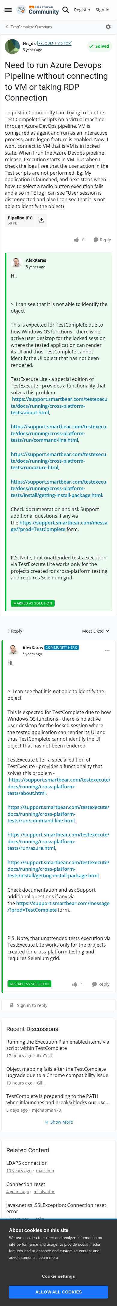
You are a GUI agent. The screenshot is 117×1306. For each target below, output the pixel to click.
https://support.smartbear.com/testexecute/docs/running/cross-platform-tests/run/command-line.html (58, 433)
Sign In (103, 10)
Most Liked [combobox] (96, 631)
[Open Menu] (108, 27)
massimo (45, 1170)
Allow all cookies (58, 1292)
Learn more (48, 1257)
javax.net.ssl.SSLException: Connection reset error (56, 1208)
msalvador (44, 1191)
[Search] (65, 9)
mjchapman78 (46, 1110)
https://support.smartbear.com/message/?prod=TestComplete (59, 526)
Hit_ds (29, 43)
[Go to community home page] (37, 10)
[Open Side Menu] (8, 9)
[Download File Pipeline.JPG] (41, 220)
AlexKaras (36, 260)
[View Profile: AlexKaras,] (17, 264)
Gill (40, 1083)
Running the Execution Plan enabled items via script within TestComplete (57, 1045)
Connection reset (25, 1184)
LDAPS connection (27, 1163)
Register (82, 10)
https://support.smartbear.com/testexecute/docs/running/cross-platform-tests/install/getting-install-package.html (58, 489)
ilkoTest (44, 1056)
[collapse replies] (59, 643)
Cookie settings (58, 1276)
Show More (61, 1122)
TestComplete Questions (31, 26)
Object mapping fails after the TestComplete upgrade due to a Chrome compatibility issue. (58, 1072)
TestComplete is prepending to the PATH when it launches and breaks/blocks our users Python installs (58, 1099)
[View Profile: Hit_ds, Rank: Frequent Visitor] (12, 46)
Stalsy (39, 1219)
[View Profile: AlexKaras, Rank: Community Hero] (14, 651)
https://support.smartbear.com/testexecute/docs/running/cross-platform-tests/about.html (59, 406)
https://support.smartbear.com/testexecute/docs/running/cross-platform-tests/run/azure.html (58, 461)
